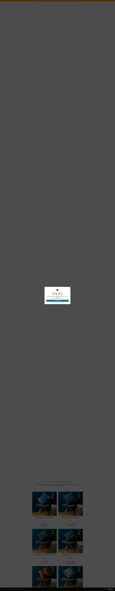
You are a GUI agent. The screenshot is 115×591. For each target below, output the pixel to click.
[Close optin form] (69, 288)
